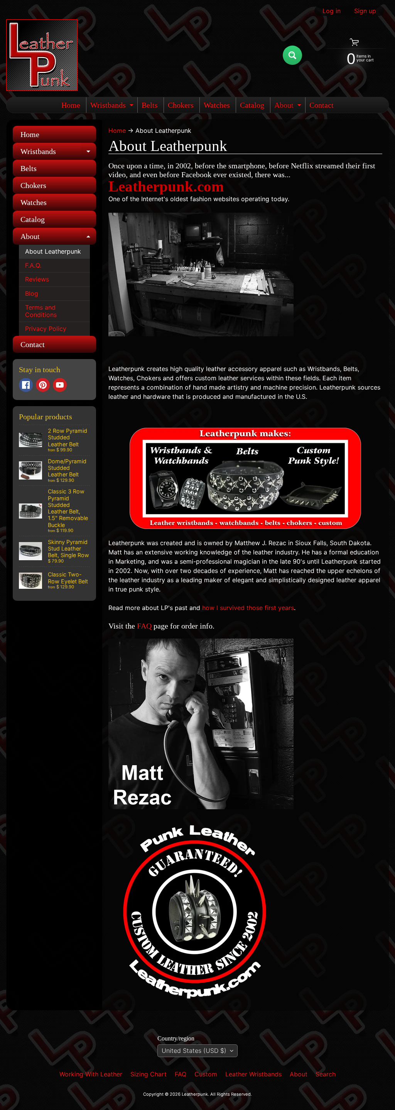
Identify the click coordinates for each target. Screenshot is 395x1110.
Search (326, 1074)
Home (70, 105)
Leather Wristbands (253, 1074)
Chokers (181, 105)
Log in (331, 11)
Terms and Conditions (41, 311)
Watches (217, 105)
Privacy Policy (45, 328)
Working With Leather (90, 1074)
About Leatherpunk (53, 251)
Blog (31, 293)
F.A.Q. (33, 265)
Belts (150, 105)
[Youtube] (60, 385)
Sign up (365, 11)
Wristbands (112, 107)
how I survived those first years (248, 608)
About (288, 107)
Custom (205, 1074)
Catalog (252, 105)
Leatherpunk (195, 1094)
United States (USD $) (194, 1050)
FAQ (144, 626)
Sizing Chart (148, 1074)
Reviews (37, 279)
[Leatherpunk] (42, 55)
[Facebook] (26, 385)
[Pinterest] (43, 385)
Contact (321, 105)
